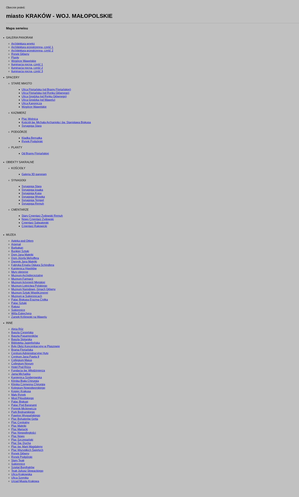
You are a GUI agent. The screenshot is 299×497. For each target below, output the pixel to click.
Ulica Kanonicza (32, 103)
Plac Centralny (20, 422)
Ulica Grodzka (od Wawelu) (38, 99)
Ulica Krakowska (21, 474)
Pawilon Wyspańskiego (25, 415)
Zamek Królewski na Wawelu (29, 316)
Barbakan (17, 247)
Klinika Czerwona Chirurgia (28, 384)
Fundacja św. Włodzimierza (28, 370)
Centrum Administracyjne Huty (29, 353)
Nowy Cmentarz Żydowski (38, 219)
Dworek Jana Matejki (24, 261)
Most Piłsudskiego (22, 398)
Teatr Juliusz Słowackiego (27, 470)
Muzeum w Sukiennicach (26, 296)
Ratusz (15, 306)
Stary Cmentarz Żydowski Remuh (42, 215)
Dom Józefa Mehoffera (25, 258)
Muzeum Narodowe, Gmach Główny (33, 289)
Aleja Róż (17, 329)
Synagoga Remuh (33, 203)
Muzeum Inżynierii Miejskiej (28, 282)
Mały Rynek (18, 394)
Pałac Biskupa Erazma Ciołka (29, 299)
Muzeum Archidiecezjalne (27, 275)
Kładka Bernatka (32, 137)
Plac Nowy (18, 436)
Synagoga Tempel (33, 200)
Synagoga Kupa (32, 193)
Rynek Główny (20, 54)
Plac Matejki (18, 425)
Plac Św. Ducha (21, 443)
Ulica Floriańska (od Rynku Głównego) (45, 92)
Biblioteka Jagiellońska (25, 342)
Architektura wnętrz (23, 43)
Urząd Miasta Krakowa (25, 481)
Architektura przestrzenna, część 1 (32, 47)
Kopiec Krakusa (21, 391)
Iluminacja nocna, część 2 (27, 67)
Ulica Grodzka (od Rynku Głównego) (44, 96)
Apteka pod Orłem (22, 240)
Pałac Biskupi (19, 401)
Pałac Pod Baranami (24, 405)
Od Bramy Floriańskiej (35, 153)
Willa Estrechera (21, 313)
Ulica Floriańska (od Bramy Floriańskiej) (46, 89)
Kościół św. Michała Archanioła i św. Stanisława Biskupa (56, 122)
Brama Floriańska (22, 349)
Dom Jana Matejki (22, 254)
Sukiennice (18, 310)
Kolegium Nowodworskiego (28, 387)
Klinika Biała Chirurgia (25, 380)
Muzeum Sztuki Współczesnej (29, 292)
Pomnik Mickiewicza (23, 408)
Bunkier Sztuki (20, 251)
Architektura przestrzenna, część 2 (32, 50)
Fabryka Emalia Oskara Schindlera (32, 265)
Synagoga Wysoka (33, 196)
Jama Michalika (20, 373)
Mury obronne (19, 271)
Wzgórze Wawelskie (23, 60)
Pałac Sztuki (19, 303)
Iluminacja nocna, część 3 (27, 71)
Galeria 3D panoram (34, 174)
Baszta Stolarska (21, 339)
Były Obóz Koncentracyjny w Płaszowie (35, 346)
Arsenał (16, 244)
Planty (15, 57)
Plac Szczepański (22, 439)
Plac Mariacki (19, 429)
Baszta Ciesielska (22, 332)
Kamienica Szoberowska (26, 377)
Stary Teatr (17, 460)
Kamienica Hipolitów (24, 268)
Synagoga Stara (32, 125)
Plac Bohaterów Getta (24, 418)
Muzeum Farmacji (22, 278)
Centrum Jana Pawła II (25, 356)
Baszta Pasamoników (24, 335)
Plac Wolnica (30, 118)
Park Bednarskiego (23, 412)
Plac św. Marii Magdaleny (27, 446)
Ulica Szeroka (20, 477)
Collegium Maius (21, 360)
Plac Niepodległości (23, 432)
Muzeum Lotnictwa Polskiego (29, 285)
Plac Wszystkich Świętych (27, 450)
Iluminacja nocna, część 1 (27, 64)
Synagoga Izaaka (32, 189)
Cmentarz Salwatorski (35, 222)
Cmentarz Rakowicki (34, 226)
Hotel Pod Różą (21, 367)
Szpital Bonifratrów (22, 467)
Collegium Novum (22, 363)
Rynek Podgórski (32, 141)
